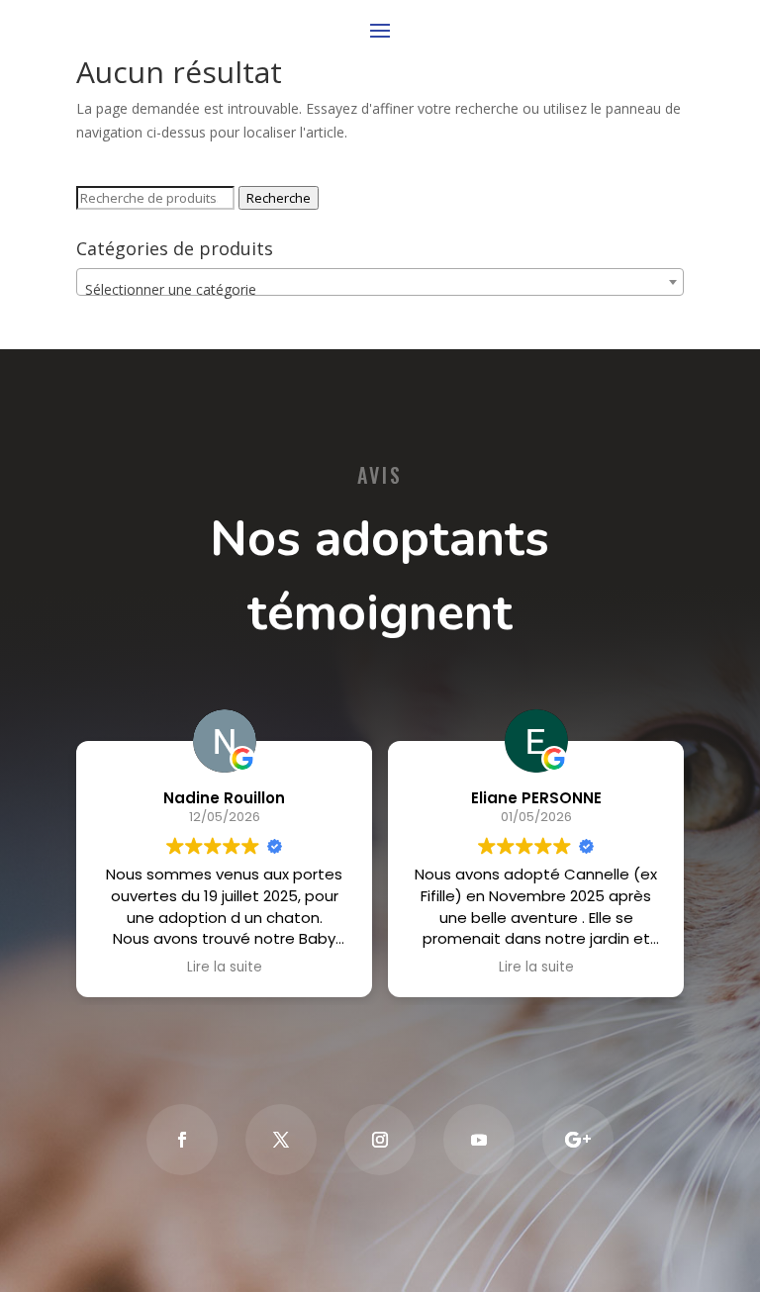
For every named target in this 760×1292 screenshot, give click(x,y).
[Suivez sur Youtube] (479, 1139)
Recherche (278, 198)
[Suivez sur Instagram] (380, 1139)
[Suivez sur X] (281, 1139)
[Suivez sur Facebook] (182, 1139)
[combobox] (380, 282)
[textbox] (380, 290)
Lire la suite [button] (224, 967)
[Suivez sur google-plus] (578, 1139)
